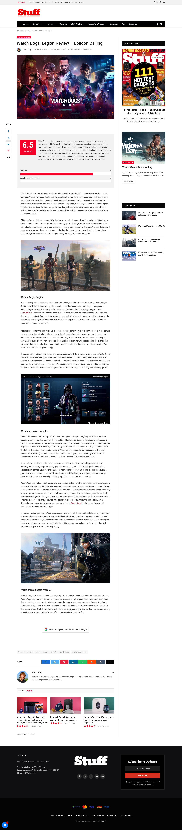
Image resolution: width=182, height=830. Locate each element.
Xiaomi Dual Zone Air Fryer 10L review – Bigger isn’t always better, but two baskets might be (32, 720)
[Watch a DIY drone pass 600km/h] (129, 229)
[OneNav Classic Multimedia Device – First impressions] (129, 242)
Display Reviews (24, 37)
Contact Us (98, 815)
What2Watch (128, 162)
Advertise (112, 815)
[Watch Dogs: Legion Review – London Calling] (65, 87)
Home (19, 30)
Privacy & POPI (82, 815)
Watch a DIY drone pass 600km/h (151, 226)
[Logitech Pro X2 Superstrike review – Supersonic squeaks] (65, 705)
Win (123, 24)
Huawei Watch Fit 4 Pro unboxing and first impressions (151, 254)
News (24, 24)
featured (21, 652)
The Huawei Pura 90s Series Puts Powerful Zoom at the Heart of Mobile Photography (57, 2)
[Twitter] (8, 138)
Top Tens (49, 24)
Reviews (36, 24)
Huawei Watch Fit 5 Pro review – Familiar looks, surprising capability (98, 720)
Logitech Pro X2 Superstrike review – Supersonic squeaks (63, 718)
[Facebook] (8, 131)
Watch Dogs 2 (77, 503)
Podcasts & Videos (96, 24)
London (30, 652)
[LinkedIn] (8, 144)
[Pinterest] (8, 151)
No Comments (75, 50)
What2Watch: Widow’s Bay (137, 167)
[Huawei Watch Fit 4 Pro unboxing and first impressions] (129, 256)
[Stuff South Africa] (29, 12)
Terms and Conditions (60, 815)
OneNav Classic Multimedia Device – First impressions (149, 240)
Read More (128, 181)
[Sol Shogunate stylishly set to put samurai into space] (129, 215)
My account (127, 815)
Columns (63, 24)
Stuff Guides (76, 24)
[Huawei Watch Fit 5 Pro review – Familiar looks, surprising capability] (99, 705)
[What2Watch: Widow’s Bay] (143, 148)
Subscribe (133, 24)
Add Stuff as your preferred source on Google (68, 630)
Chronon (103, 821)
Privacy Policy (139, 784)
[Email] (8, 157)
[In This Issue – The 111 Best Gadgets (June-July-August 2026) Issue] (143, 77)
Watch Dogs (64, 652)
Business (114, 24)
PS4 (37, 652)
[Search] (157, 24)
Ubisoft (53, 652)
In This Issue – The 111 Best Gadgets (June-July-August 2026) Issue (144, 111)
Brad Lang (27, 50)
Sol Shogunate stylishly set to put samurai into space (150, 214)
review (45, 652)
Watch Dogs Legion (79, 652)
